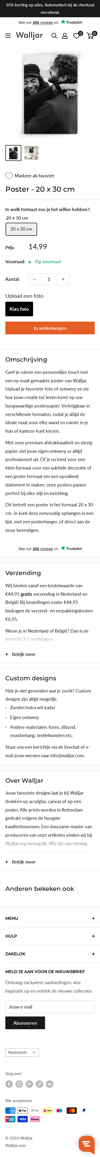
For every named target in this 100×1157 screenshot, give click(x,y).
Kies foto (19, 309)
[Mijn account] (64, 36)
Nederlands (17, 1052)
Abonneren (25, 1023)
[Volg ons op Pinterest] (29, 1084)
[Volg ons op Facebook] (9, 1084)
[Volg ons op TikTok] (39, 1084)
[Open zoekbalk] (54, 36)
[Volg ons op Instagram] (19, 1084)
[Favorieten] (76, 36)
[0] (90, 36)
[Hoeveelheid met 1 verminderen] (34, 279)
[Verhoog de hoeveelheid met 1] (63, 279)
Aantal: (12, 279)
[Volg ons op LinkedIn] (49, 1084)
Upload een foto (24, 295)
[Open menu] (8, 35)
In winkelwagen (50, 328)
